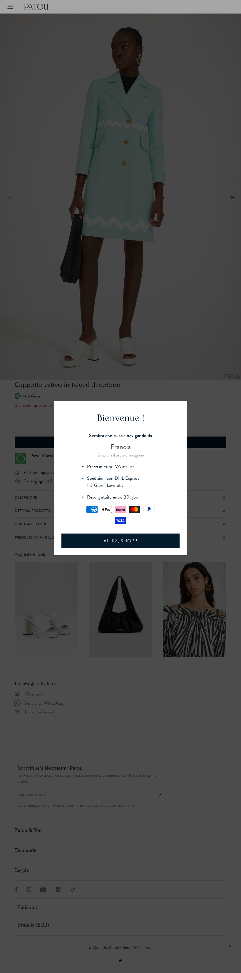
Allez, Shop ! (120, 540)
